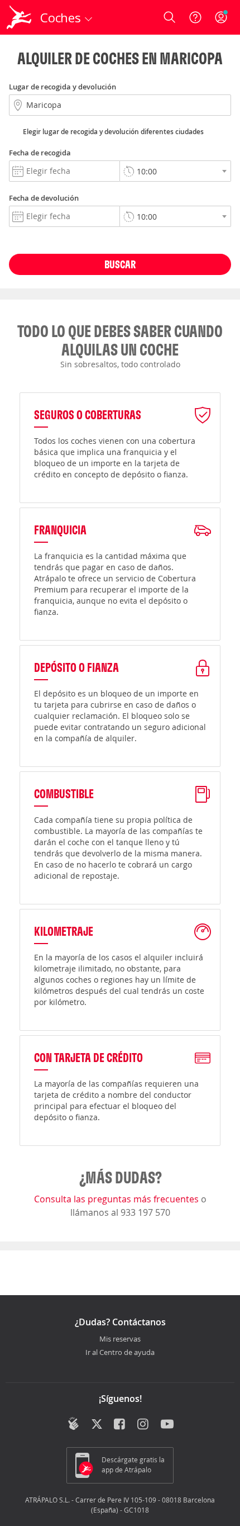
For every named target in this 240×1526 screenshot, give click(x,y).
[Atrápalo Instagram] (143, 1424)
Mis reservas (120, 1339)
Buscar (120, 264)
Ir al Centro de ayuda (120, 1352)
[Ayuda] (195, 17)
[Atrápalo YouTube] (167, 1424)
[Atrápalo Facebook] (120, 1424)
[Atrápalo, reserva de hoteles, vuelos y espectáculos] (19, 17)
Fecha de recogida (40, 153)
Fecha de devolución (44, 198)
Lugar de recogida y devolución (62, 87)
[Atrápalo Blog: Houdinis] (73, 1423)
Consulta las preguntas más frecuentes (117, 1199)
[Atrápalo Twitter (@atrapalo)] (96, 1424)
